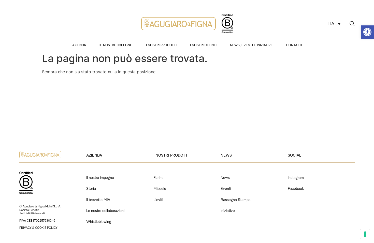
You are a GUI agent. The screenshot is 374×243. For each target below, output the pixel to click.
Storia (91, 188)
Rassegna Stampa (236, 199)
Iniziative (228, 210)
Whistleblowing (98, 221)
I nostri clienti (203, 44)
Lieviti (158, 199)
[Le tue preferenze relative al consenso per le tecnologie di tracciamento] (365, 234)
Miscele (159, 188)
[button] (367, 32)
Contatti (294, 44)
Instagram (296, 177)
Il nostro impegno (116, 44)
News (225, 177)
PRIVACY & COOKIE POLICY (38, 227)
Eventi (226, 188)
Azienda (79, 44)
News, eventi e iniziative (251, 44)
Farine (158, 177)
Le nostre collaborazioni (105, 210)
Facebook (296, 188)
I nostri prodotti (161, 44)
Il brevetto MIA (98, 199)
